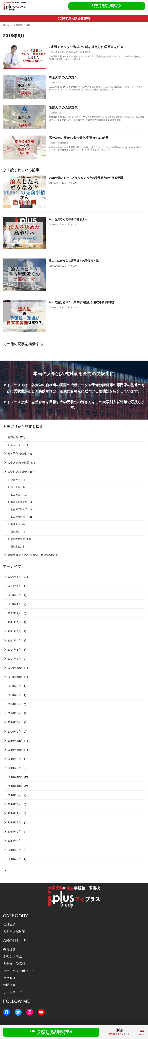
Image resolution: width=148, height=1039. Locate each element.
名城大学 (15, 524)
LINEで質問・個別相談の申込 (51, 1032)
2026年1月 (14, 576)
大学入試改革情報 (19, 462)
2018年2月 (14, 859)
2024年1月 (14, 585)
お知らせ (13, 437)
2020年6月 (14, 695)
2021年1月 (14, 658)
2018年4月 (14, 840)
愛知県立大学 (18, 546)
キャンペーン (18, 445)
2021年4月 (14, 640)
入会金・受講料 (14, 963)
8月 (28, 24)
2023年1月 (14, 604)
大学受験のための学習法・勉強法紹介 (31, 555)
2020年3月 (14, 722)
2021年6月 (14, 631)
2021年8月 (14, 622)
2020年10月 (15, 677)
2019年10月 (15, 749)
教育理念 (9, 949)
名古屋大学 (17, 494)
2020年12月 (15, 667)
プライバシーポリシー (19, 970)
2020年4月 (14, 713)
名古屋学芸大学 (19, 501)
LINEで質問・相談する (106, 6)
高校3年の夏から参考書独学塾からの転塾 (79, 137)
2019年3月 (14, 768)
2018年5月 (14, 831)
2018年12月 (15, 777)
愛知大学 (15, 531)
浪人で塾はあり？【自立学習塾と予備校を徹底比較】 (82, 302)
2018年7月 (14, 813)
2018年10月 (15, 786)
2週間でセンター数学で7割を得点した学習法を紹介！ (88, 46)
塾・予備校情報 (17, 453)
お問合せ (9, 985)
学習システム (12, 956)
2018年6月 (14, 822)
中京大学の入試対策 (63, 77)
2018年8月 (14, 804)
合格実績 (9, 924)
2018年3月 (14, 850)
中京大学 (15, 479)
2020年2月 (14, 731)
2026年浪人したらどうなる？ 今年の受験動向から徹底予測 (86, 177)
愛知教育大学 (18, 538)
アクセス (9, 978)
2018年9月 (14, 795)
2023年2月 (14, 595)
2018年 (18, 24)
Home (6, 24)
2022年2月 (14, 613)
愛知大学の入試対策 (63, 107)
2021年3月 (14, 649)
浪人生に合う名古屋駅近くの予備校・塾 (74, 260)
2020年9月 (14, 686)
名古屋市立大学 (19, 516)
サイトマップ (12, 992)
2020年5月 (14, 704)
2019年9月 (14, 759)
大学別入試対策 (17, 471)
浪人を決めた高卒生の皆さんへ (68, 219)
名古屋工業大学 (19, 509)
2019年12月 (15, 740)
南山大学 (15, 487)
